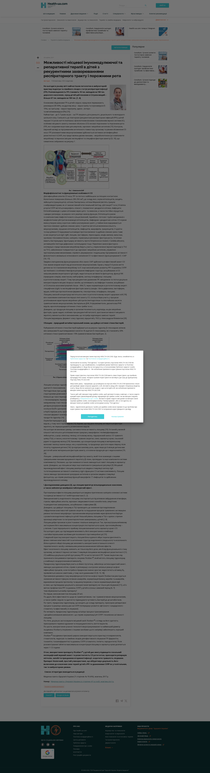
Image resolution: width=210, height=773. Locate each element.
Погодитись (92, 416)
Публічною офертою (78, 359)
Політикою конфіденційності (98, 359)
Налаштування (117, 416)
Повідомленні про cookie (89, 399)
